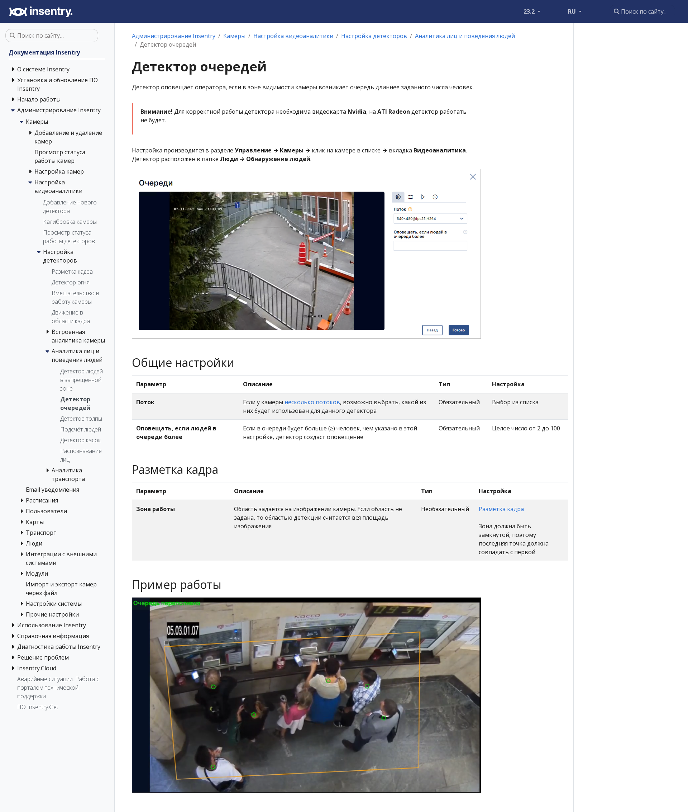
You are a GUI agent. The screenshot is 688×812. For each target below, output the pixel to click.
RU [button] (572, 11)
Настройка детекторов (374, 36)
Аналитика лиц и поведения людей (465, 36)
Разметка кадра (501, 509)
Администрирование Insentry (173, 36)
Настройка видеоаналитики (293, 36)
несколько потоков (312, 402)
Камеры (234, 36)
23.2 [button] (530, 11)
